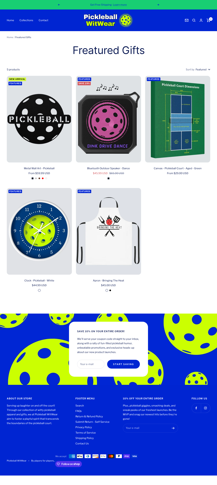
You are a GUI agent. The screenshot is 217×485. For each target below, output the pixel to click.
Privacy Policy (83, 427)
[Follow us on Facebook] (196, 408)
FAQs (78, 411)
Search (79, 405)
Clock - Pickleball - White (39, 280)
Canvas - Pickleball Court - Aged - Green (178, 168)
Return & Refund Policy (89, 416)
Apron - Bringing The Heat (108, 280)
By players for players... (43, 460)
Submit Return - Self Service (92, 421)
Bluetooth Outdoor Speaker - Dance (108, 168)
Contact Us (82, 443)
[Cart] (208, 20)
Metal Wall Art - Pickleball (39, 168)
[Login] (201, 20)
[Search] (193, 20)
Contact (43, 20)
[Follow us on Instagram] (205, 408)
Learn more (120, 4)
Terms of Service (85, 432)
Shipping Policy (84, 438)
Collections (26, 20)
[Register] (173, 428)
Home (10, 20)
